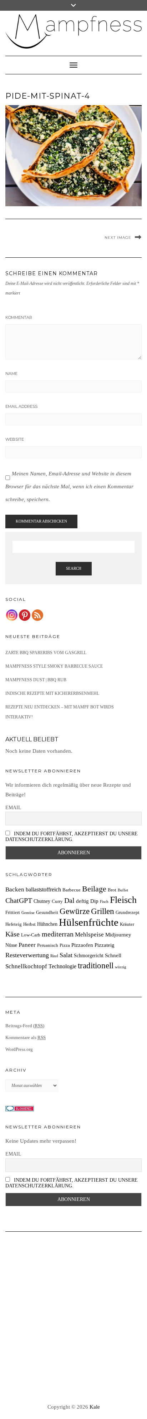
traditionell (95, 965)
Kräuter (127, 924)
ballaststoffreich (43, 889)
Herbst (29, 924)
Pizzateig (105, 945)
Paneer (27, 944)
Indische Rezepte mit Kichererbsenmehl (52, 693)
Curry (57, 901)
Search (73, 568)
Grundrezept (128, 912)
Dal (69, 900)
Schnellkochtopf (26, 966)
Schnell (113, 955)
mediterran (58, 934)
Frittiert (12, 912)
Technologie (62, 966)
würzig (120, 967)
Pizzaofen (82, 945)
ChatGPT (18, 900)
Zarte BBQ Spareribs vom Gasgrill (45, 652)
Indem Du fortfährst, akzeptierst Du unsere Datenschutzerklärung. (71, 836)
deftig (82, 901)
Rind (54, 956)
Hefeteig (13, 924)
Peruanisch (47, 945)
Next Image (118, 237)
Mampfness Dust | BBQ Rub (35, 679)
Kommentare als (25, 1037)
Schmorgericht (88, 955)
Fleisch (123, 900)
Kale (95, 1407)
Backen (14, 889)
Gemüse (28, 913)
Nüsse (11, 945)
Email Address (21, 406)
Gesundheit (47, 912)
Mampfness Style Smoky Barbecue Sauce (54, 666)
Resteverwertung (27, 955)
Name (11, 373)
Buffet (123, 890)
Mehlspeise (89, 934)
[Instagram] (11, 615)
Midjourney (118, 934)
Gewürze (75, 911)
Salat (66, 955)
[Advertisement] (73, 1317)
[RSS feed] (37, 615)
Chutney (42, 901)
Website (14, 439)
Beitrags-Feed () (24, 1025)
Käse (12, 934)
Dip (94, 901)
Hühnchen (47, 924)
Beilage (94, 889)
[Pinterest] (24, 615)
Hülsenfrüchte (88, 922)
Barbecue (71, 890)
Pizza (65, 945)
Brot (112, 890)
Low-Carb (30, 935)
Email (13, 807)
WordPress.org (19, 1049)
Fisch (104, 902)
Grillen (102, 911)
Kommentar (18, 317)
